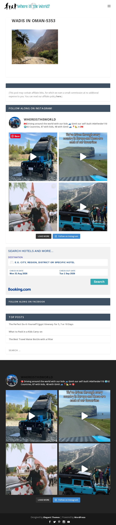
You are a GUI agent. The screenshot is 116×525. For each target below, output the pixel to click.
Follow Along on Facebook (27, 301)
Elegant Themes (51, 517)
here (58, 96)
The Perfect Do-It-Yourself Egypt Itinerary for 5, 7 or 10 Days (41, 324)
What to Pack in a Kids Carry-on (25, 331)
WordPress (79, 517)
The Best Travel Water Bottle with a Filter (31, 339)
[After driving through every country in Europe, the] (83, 157)
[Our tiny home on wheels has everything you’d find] (33, 157)
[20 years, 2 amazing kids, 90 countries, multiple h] (33, 207)
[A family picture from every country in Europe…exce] (83, 207)
